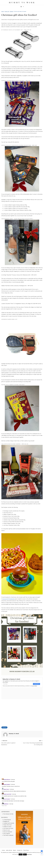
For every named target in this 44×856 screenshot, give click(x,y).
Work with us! (9, 850)
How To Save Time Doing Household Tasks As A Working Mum (33, 742)
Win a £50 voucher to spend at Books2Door (8, 742)
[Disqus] (22, 762)
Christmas (4, 727)
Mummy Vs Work (14, 733)
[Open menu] (21, 6)
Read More (29, 854)
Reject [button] (25, 854)
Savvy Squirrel (6, 833)
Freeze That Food (7, 824)
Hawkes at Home (7, 826)
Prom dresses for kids (8, 814)
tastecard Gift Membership (8, 599)
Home (3, 850)
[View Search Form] (23, 6)
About (14, 850)
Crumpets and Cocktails (8, 823)
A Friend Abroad (7, 819)
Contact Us (19, 850)
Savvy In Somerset (7, 831)
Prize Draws (26, 850)
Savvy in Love (6, 830)
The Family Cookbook (8, 835)
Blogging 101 (6, 821)
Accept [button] (20, 854)
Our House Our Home (8, 828)
